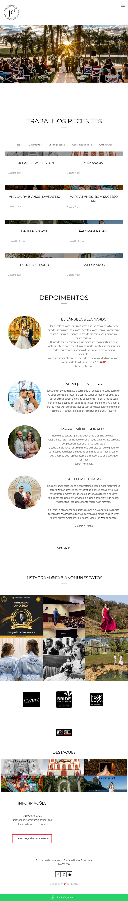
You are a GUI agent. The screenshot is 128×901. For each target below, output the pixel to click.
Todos (19, 144)
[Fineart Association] (32, 699)
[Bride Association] (64, 699)
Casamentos (35, 144)
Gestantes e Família (82, 144)
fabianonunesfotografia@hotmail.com (32, 819)
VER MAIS (64, 548)
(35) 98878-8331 (32, 815)
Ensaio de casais (57, 144)
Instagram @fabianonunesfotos (64, 577)
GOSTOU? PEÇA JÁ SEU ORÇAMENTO (32, 838)
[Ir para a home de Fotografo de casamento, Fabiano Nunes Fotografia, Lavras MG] (11, 12)
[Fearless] (96, 699)
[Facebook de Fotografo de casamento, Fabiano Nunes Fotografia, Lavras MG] (58, 874)
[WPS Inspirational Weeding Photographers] (64, 732)
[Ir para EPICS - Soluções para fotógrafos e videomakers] (64, 883)
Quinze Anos (105, 144)
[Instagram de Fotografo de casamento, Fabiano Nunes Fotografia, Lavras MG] (64, 874)
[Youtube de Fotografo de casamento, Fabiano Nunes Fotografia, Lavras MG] (70, 874)
